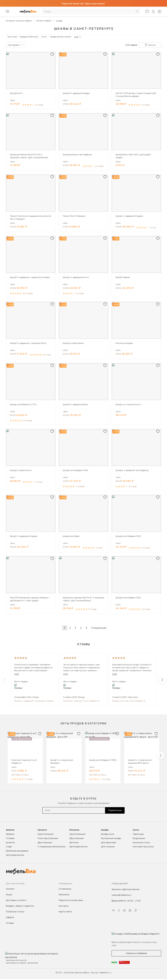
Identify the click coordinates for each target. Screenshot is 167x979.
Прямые (10, 833)
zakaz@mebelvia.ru (121, 894)
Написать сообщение (136, 953)
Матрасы (74, 829)
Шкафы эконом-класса (60, 36)
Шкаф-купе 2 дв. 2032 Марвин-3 (128, 700)
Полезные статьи (15, 911)
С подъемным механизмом (51, 846)
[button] (30, 87)
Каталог (10, 888)
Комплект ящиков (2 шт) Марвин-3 (81, 700)
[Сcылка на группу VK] (113, 910)
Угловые (10, 838)
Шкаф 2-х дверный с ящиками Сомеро (34, 700)
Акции (9, 894)
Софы (9, 846)
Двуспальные (45, 842)
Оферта (10, 917)
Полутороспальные (48, 838)
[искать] (137, 11)
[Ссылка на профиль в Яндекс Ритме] (135, 910)
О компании (65, 888)
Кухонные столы (141, 842)
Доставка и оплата (16, 900)
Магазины (64, 894)
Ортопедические (15, 854)
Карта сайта (65, 911)
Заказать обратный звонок (126, 889)
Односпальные (45, 833)
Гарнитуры (138, 833)
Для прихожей (108, 842)
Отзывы (10, 922)
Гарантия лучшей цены (71, 900)
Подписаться (114, 810)
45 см (44, 36)
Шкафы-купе (107, 833)
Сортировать (14, 45)
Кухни (136, 829)
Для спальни (108, 846)
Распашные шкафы (111, 838)
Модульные (139, 838)
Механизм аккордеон (17, 850)
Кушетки (10, 842)
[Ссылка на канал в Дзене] (130, 910)
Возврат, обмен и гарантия (20, 905)
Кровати (42, 829)
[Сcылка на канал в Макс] (124, 910)
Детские (73, 842)
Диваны (10, 829)
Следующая (98, 628)
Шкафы (105, 829)
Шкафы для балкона (29, 36)
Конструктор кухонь (143, 846)
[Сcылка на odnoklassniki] (119, 910)
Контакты (64, 905)
